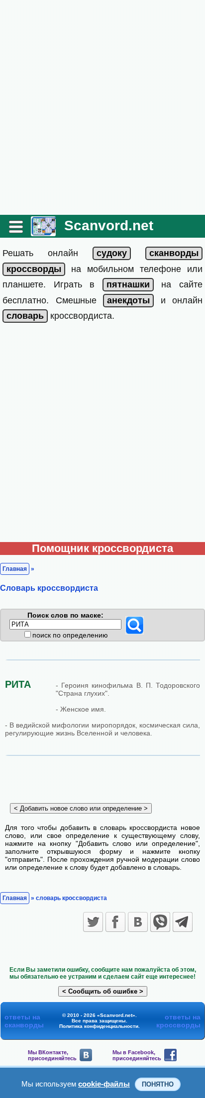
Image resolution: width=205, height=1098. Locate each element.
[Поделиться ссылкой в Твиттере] (93, 922)
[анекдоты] (128, 300)
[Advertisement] (102, 107)
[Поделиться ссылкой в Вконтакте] (138, 922)
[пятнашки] (128, 284)
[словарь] (25, 316)
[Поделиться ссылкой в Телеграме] (183, 922)
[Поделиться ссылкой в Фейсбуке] (115, 922)
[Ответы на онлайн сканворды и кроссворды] (43, 232)
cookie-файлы (104, 1084)
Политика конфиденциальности (98, 1026)
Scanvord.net (108, 225)
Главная (14, 568)
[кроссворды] (33, 269)
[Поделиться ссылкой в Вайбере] (160, 922)
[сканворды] (174, 253)
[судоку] (112, 253)
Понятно (158, 1084)
